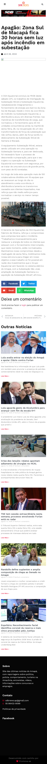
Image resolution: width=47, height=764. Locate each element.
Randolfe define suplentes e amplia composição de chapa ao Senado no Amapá (21, 572)
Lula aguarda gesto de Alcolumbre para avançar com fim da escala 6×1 (23, 409)
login (24, 305)
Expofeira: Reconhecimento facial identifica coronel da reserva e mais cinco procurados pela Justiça (21, 628)
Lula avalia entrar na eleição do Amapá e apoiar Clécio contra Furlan (22, 359)
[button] (42, 4)
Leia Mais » (5, 376)
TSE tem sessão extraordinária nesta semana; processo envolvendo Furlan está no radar (21, 517)
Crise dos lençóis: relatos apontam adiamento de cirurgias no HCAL (20, 462)
